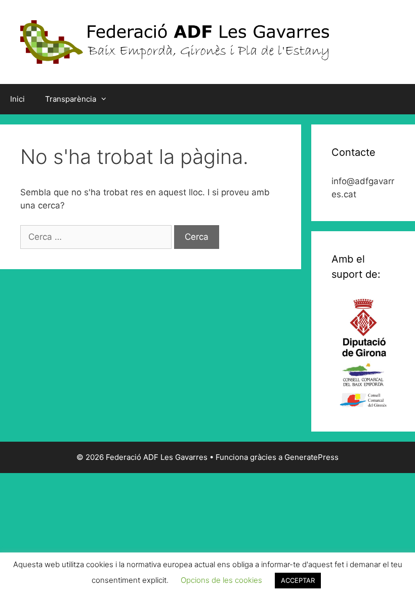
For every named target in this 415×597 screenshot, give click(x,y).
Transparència (70, 99)
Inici (17, 99)
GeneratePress (311, 457)
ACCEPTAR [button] (298, 580)
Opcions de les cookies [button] (221, 580)
